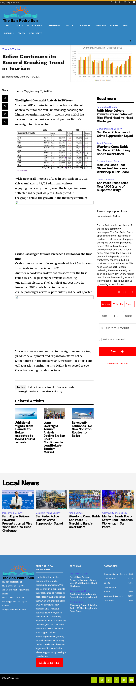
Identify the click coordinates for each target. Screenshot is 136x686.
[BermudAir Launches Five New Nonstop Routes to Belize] (83, 413)
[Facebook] (111, 2)
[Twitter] (129, 2)
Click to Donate (49, 662)
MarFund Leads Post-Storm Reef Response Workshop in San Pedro (113, 169)
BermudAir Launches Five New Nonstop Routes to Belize (82, 429)
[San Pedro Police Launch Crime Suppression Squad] (51, 499)
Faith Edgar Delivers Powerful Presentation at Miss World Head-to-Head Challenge (17, 523)
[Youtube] (134, 2)
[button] (130, 41)
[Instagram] (116, 2)
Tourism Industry (51, 391)
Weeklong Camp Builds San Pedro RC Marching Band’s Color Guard (113, 150)
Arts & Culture (104, 143)
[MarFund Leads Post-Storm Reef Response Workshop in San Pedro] (118, 499)
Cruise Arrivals (65, 387)
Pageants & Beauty (107, 107)
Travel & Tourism (11, 49)
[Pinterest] (125, 2)
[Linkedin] (120, 2)
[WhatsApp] (5, 121)
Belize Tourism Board (41, 387)
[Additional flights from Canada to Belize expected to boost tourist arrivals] (26, 413)
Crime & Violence (105, 179)
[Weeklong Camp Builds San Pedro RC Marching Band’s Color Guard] (85, 499)
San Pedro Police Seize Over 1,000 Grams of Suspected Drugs (112, 187)
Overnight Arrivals (27, 391)
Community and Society (109, 128)
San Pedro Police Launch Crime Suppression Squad (49, 520)
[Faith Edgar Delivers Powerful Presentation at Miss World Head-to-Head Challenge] (18, 499)
